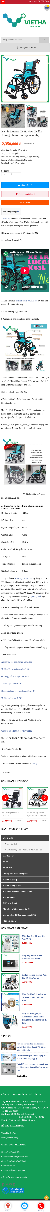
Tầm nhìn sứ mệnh (8, 1133)
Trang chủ (24, 48)
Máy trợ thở (8, 838)
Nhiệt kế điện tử (9, 921)
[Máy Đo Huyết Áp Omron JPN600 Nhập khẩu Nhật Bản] (10, 1002)
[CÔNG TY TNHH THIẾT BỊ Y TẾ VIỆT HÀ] (25, 21)
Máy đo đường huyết (12, 885)
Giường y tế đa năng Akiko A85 (15, 676)
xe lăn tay (18, 578)
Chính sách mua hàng (13, 1145)
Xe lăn (33, 48)
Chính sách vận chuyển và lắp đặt (14, 1161)
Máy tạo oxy (8, 856)
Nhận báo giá (26, 185)
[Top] (46, 1197)
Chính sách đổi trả (8, 1166)
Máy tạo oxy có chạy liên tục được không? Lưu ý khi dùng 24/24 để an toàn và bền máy (31, 1047)
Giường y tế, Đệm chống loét (15, 873)
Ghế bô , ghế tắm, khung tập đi (16, 909)
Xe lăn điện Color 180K (11, 684)
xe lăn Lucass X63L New (26, 301)
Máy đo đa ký (12, 844)
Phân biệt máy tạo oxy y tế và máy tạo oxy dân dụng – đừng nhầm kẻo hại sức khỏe (32, 1067)
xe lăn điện (28, 578)
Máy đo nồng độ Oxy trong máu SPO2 (19, 915)
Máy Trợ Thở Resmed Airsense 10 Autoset (32, 957)
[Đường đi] (8, 1205)
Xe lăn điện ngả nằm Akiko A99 (15, 669)
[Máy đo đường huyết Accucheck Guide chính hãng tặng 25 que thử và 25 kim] (10, 1021)
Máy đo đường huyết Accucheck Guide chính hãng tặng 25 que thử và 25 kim (34, 1018)
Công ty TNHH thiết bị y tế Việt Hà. (16, 731)
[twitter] (6, 1184)
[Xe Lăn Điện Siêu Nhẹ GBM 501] (12, 797)
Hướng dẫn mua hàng (9, 1138)
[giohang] (47, 8)
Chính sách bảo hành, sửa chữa (13, 1170)
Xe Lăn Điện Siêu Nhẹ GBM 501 (10, 814)
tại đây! (35, 763)
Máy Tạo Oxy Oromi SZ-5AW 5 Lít (33, 937)
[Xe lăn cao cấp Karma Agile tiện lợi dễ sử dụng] (37, 797)
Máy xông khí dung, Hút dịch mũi (17, 891)
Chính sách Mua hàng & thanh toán (14, 1157)
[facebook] (3, 1184)
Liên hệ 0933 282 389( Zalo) (38, 1)
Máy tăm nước (9, 897)
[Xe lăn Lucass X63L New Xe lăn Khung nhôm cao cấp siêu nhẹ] (25, 79)
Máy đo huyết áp (10, 879)
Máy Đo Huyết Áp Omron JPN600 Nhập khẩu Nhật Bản (34, 997)
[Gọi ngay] (41, 1205)
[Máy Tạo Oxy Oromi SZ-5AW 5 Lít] (10, 943)
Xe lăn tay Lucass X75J (11, 698)
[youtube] (10, 1184)
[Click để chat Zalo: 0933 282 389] (25, 1205)
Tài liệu (22, 1075)
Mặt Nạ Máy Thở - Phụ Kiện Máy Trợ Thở (24, 850)
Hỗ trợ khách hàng (12, 1126)
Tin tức (6, 1036)
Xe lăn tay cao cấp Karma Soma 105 (17, 662)
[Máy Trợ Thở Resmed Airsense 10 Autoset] (10, 963)
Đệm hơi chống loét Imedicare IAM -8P (18, 691)
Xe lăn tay (5, 218)
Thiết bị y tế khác (10, 903)
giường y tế (36, 596)
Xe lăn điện (7, 868)
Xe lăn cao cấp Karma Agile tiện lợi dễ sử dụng (36, 814)
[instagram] (14, 1184)
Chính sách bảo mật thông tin (12, 1152)
